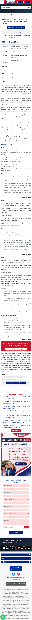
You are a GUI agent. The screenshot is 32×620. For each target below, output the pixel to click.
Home (2, 14)
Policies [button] (4, 562)
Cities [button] (3, 558)
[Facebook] (13, 574)
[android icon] (24, 548)
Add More (27, 527)
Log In (27, 2)
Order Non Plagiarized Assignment (16, 349)
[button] (2, 2)
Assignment (13, 14)
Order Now (20, 2)
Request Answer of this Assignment (16, 383)
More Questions (16, 430)
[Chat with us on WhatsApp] (3, 617)
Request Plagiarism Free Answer (16, 27)
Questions (7, 14)
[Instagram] (18, 574)
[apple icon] (8, 548)
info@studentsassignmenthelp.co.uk (16, 577)
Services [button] (4, 555)
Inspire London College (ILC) (16, 32)
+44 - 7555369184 (17, 579)
